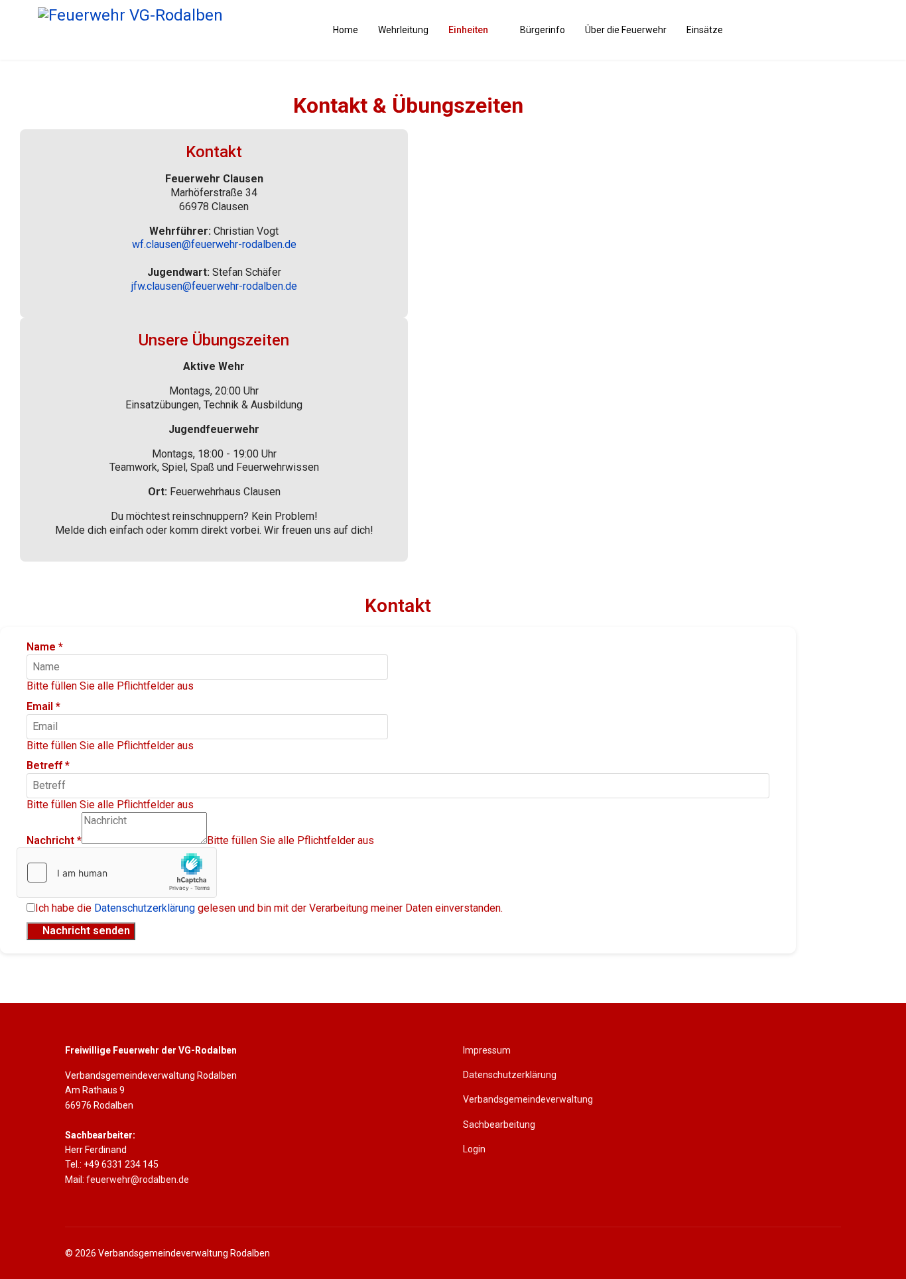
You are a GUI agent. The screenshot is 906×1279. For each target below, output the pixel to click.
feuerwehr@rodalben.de (137, 1179)
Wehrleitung (403, 30)
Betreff (48, 765)
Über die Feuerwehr (626, 30)
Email (43, 706)
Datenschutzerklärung (144, 908)
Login (474, 1149)
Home (345, 30)
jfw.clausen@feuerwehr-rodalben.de (214, 286)
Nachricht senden (85, 930)
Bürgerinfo (542, 30)
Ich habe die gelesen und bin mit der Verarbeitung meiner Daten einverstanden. (269, 908)
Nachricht (54, 840)
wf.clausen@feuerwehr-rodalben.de (214, 244)
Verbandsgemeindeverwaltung (528, 1099)
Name (45, 646)
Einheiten (468, 30)
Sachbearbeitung (499, 1124)
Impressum (487, 1050)
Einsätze (704, 30)
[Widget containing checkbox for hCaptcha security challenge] (117, 872)
